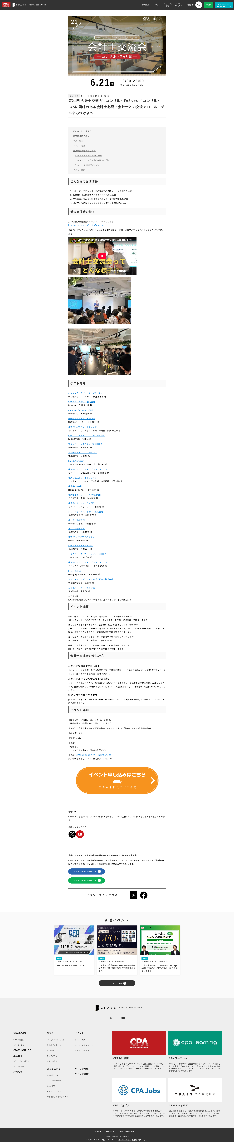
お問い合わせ (110, 1131)
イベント (79, 1033)
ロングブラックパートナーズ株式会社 (85, 393)
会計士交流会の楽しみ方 (84, 150)
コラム (50, 1033)
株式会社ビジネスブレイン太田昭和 (84, 494)
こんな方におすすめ (82, 131)
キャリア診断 (81, 1073)
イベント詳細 (79, 170)
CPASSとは (146, 5)
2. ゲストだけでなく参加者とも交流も (92, 160)
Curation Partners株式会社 (81, 410)
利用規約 (134, 1140)
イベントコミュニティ (179, 5)
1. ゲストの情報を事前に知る (88, 155)
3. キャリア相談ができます (87, 165)
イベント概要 (79, 145)
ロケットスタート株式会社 (80, 545)
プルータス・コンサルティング (82, 452)
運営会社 (98, 1131)
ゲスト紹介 (78, 140)
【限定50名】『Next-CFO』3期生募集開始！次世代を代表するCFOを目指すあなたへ (116, 968)
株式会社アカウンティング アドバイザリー (88, 469)
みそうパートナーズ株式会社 (81, 587)
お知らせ (190, 5)
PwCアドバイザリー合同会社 (81, 401)
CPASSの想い (20, 1033)
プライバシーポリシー (126, 1131)
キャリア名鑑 (81, 1068)
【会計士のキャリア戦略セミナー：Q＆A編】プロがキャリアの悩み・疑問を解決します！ (159, 968)
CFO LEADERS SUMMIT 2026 (70, 965)
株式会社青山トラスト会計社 (81, 418)
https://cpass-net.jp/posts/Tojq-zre (86, 225)
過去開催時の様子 (81, 135)
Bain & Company (76, 460)
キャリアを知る (168, 5)
